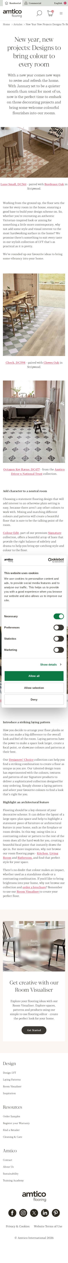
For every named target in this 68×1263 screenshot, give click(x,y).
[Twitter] (34, 1213)
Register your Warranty (16, 1123)
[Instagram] (23, 1213)
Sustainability (10, 1173)
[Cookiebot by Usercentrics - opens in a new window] (48, 560)
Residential (15, 3)
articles (17, 24)
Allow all (34, 675)
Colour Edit (11, 533)
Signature (54, 533)
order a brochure (34, 887)
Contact (7, 1160)
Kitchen (42, 853)
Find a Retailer (11, 1130)
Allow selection (34, 687)
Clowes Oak (51, 362)
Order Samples (11, 1116)
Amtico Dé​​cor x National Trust (38, 471)
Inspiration (9, 1093)
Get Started (34, 1030)
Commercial (35, 3)
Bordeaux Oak (54, 184)
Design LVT (9, 1072)
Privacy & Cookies (18, 1226)
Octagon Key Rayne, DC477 (21, 469)
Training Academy (13, 1180)
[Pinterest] (56, 1213)
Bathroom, (25, 857)
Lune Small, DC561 (13, 184)
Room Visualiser (28, 891)
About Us (8, 1166)
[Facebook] (12, 1213)
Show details (48, 664)
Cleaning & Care (12, 1137)
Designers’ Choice (21, 759)
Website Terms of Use (48, 1226)
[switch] (58, 627)
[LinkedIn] (45, 1213)
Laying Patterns (12, 1079)
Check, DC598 (15, 362)
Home (6, 24)
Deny (34, 699)
